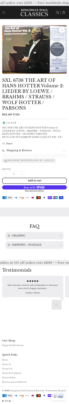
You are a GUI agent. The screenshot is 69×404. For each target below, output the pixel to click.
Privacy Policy (8, 378)
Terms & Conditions (12, 373)
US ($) (8, 401)
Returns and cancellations (14, 382)
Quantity (6, 169)
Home (5, 360)
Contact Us (7, 369)
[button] (4, 12)
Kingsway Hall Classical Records (27, 390)
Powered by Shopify (56, 390)
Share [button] (9, 143)
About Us (6, 364)
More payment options (34, 190)
